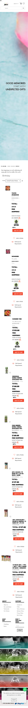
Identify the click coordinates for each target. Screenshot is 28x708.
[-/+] (22, 180)
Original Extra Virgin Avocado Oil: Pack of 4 (17, 379)
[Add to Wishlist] (10, 315)
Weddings (6, 624)
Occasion (13, 166)
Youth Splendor (15, 194)
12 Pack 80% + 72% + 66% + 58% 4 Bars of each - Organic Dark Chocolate (19, 567)
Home (9, 166)
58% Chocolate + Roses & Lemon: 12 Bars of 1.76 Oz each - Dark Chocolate (19, 523)
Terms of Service (20, 609)
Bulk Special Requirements (18, 242)
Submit (20, 630)
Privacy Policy (20, 613)
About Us (6, 605)
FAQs (18, 607)
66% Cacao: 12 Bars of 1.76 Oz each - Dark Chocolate (17, 474)
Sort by (3, 180)
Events (5, 626)
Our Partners (6, 611)
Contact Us (19, 605)
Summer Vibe (17, 319)
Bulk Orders (19, 615)
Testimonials (6, 609)
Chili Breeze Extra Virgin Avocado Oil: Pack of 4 (17, 428)
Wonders (15, 256)
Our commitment (7, 607)
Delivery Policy (20, 611)
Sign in (15, 3)
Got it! (14, 699)
